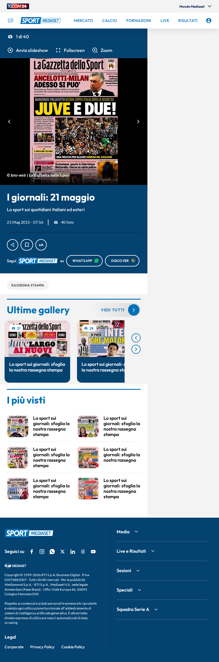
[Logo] (41, 20)
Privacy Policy (42, 646)
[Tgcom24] (18, 6)
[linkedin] (73, 551)
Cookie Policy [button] (73, 646)
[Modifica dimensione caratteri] (41, 245)
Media (123, 531)
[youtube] (93, 551)
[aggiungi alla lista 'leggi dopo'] (27, 245)
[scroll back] (136, 337)
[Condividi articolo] (12, 245)
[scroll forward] (136, 349)
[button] (27, 50)
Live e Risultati (131, 551)
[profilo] (208, 20)
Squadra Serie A (133, 609)
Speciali (125, 590)
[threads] (83, 551)
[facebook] (32, 551)
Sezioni (124, 570)
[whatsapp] (52, 551)
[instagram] (42, 551)
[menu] (10, 20)
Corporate (14, 646)
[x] (62, 551)
